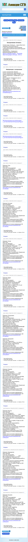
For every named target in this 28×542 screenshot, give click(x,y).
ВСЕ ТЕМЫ (6, 20)
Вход (14, 22)
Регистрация (21, 20)
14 (23, 449)
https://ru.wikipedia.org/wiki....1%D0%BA (12, 53)
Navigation (6, 15)
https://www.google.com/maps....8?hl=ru (12, 54)
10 (22, 275)
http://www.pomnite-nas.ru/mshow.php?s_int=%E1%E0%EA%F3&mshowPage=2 (13, 121)
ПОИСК (15, 20)
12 (23, 366)
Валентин (9, 32)
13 (23, 408)
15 (23, 492)
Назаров (4, 32)
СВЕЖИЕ (11, 20)
